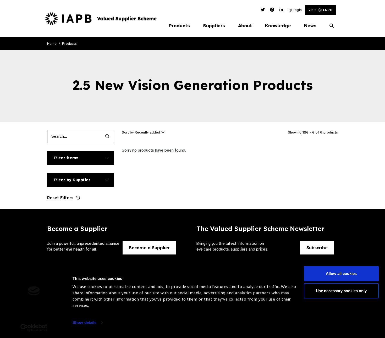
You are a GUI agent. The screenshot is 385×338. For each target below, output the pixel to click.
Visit (312, 10)
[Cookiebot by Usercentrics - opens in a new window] (34, 328)
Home (52, 43)
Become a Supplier (149, 247)
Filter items (66, 157)
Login (297, 10)
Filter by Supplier (72, 179)
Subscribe (317, 247)
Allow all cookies (341, 273)
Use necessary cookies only (341, 290)
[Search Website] (331, 26)
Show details (84, 322)
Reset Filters (60, 197)
